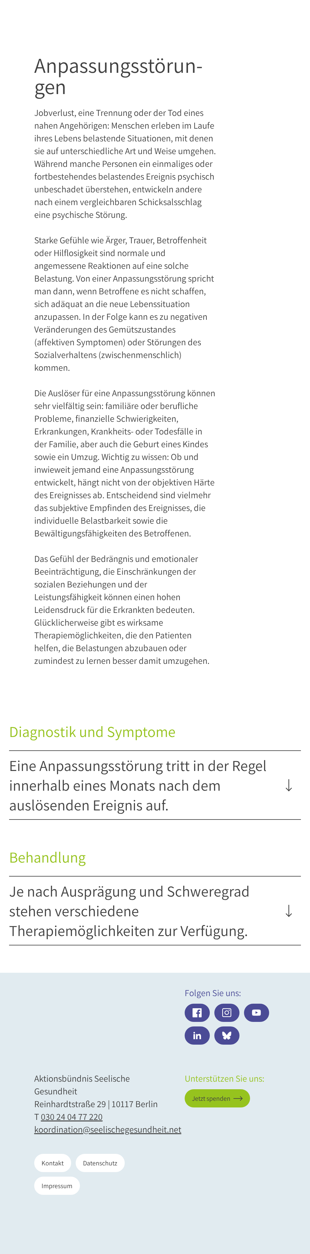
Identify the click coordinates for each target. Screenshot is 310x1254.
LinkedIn (197, 1035)
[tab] (150, 785)
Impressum (56, 1185)
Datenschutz (100, 1163)
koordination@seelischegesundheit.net (107, 1129)
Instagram (226, 1013)
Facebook (197, 1013)
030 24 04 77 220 (72, 1116)
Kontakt (52, 1163)
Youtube (256, 1013)
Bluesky (226, 1035)
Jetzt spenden (262, 1217)
